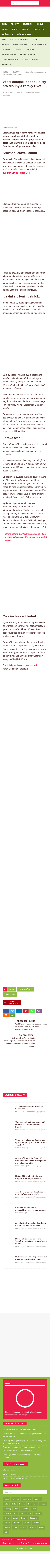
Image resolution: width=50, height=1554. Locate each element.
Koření (25, 59)
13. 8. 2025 (20, 1197)
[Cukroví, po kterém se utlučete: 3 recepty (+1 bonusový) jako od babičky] (8, 1125)
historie (7, 1523)
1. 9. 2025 (20, 1181)
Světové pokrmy (24, 34)
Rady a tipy (39, 29)
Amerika (33, 1527)
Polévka (27, 1523)
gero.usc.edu (31, 665)
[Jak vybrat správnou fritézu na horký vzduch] (8, 1109)
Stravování (34, 1518)
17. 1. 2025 (20, 1246)
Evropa (22, 1504)
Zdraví (15, 29)
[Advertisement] (25, 243)
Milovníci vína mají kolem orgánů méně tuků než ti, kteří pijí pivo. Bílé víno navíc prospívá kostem (26, 537)
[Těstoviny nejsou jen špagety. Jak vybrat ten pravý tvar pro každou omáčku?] (8, 1143)
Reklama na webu (9, 1474)
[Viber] (39, 1011)
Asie (16, 1509)
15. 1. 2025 (20, 1262)
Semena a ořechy (9, 54)
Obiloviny (6, 49)
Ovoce (34, 39)
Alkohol (23, 1527)
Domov (25, 29)
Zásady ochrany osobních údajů (15, 1478)
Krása (5, 29)
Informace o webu (9, 1470)
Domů (4, 24)
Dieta (11, 989)
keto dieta (26, 207)
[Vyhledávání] (25, 3)
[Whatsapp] (32, 1011)
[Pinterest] (26, 1011)
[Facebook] (6, 1011)
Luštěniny (18, 49)
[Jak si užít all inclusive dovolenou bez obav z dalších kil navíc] (8, 1226)
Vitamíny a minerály (10, 59)
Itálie (6, 1532)
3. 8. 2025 (20, 1213)
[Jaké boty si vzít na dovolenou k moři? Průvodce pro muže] (8, 1195)
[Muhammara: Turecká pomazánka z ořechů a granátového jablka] (8, 1260)
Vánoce (37, 1513)
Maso (4, 39)
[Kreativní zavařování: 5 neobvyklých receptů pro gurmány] (8, 1210)
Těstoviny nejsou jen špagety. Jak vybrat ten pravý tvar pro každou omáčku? (31, 1142)
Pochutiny (31, 49)
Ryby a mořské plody (19, 39)
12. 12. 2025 (21, 1130)
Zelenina (5, 44)
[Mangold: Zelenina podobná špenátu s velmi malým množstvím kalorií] (8, 1242)
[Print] (6, 1015)
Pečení (23, 1518)
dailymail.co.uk (16, 665)
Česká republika (10, 1513)
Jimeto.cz (32, 1548)
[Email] (12, 1015)
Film (15, 1527)
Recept (42, 1504)
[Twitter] (12, 1011)
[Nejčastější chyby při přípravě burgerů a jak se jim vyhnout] (8, 1179)
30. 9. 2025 (20, 1166)
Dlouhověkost (25, 989)
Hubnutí (39, 24)
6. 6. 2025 (20, 1228)
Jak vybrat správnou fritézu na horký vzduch (20, 1429)
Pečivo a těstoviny (39, 44)
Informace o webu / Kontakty (14, 1539)
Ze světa (5, 64)
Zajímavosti (7, 34)
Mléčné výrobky (20, 44)
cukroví (36, 1523)
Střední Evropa (25, 1513)
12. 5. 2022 (9, 93)
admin (19, 93)
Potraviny (17, 1523)
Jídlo (6, 1504)
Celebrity (27, 24)
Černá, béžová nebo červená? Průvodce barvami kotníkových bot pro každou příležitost (31, 1160)
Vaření (15, 1518)
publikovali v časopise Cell (16, 173)
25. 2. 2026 (20, 1111)
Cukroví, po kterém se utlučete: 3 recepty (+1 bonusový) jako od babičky (30, 1124)
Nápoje (35, 59)
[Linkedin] (19, 1011)
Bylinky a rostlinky (28, 54)
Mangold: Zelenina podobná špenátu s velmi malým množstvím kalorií (31, 1241)
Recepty (15, 24)
